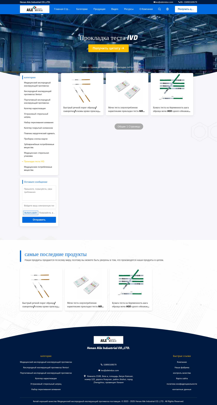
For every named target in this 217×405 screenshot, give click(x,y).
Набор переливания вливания (38, 122)
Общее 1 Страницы (129, 126)
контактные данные (181, 389)
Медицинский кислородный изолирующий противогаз (37, 84)
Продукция (99, 9)
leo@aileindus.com (164, 2)
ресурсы (129, 9)
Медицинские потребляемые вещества (38, 168)
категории (82, 9)
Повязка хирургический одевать (39, 133)
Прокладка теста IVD (34, 161)
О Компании (146, 9)
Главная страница (63, 9)
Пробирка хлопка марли (36, 139)
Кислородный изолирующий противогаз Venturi (37, 92)
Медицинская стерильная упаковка (36, 154)
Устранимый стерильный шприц (36, 115)
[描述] (167, 9)
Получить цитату (187, 9)
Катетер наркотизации (35, 108)
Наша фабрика (182, 367)
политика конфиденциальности (182, 384)
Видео (114, 9)
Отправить (39, 219)
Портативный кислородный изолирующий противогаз (37, 101)
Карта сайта (182, 378)
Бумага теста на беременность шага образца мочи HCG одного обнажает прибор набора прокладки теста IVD (171, 109)
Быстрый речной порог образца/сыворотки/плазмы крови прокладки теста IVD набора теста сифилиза (82, 109)
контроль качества (182, 373)
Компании (182, 362)
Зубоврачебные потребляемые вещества (39, 146)
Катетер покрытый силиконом (38, 128)
